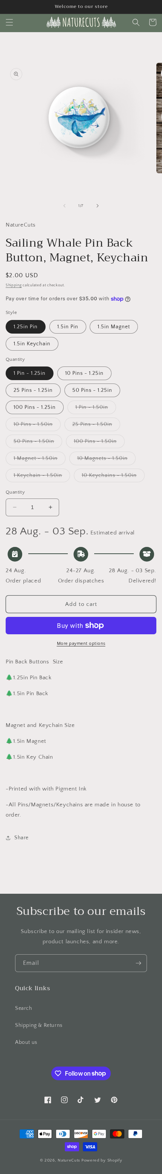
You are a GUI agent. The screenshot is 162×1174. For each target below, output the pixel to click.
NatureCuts (69, 1160)
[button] (9, 22)
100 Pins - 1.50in (99, 443)
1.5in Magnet (114, 327)
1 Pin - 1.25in (30, 373)
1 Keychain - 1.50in (42, 477)
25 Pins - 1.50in (96, 426)
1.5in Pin (67, 327)
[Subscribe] (138, 963)
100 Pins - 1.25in (35, 407)
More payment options (81, 643)
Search (23, 1008)
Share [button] (21, 838)
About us (26, 1042)
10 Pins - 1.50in (37, 426)
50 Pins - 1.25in (92, 390)
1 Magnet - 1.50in (40, 460)
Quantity (15, 492)
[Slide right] (97, 205)
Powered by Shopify (101, 1160)
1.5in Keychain (32, 344)
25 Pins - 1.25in (33, 390)
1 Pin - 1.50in (95, 409)
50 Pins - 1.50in (38, 443)
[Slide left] (64, 205)
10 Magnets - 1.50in (106, 460)
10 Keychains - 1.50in (113, 477)
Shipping (14, 285)
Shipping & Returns (39, 1025)
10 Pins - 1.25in (84, 373)
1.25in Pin (26, 327)
